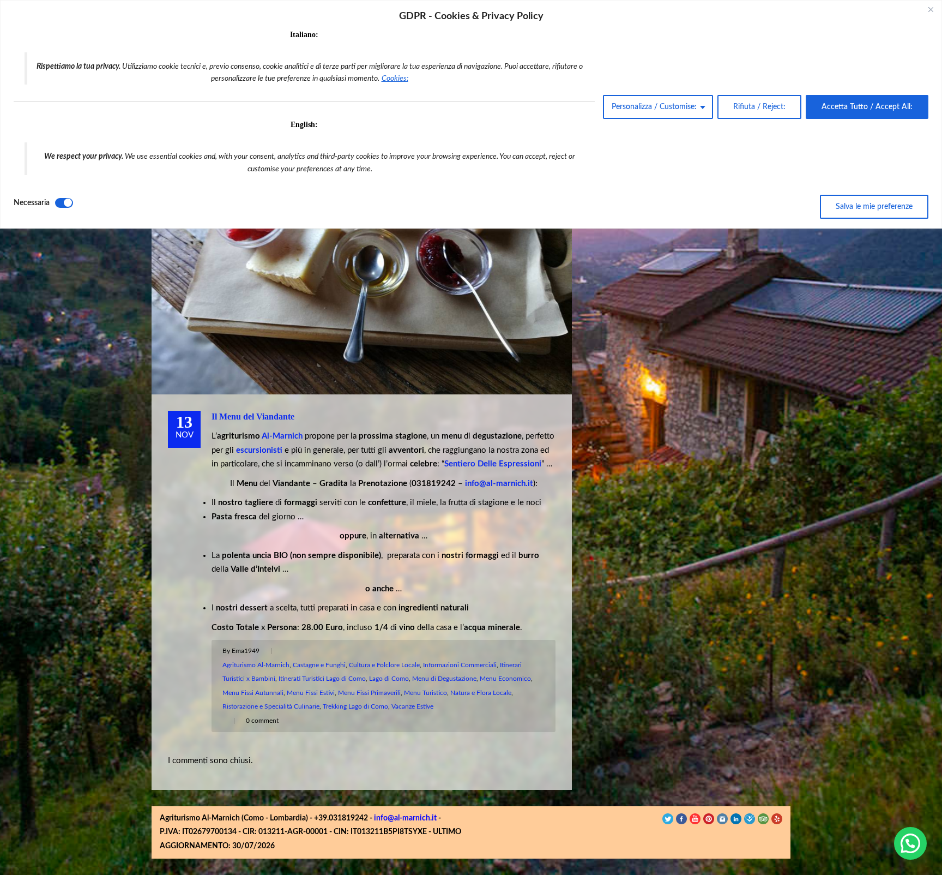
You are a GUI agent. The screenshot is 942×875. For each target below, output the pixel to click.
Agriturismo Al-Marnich (255, 665)
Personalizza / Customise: (654, 107)
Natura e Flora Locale (480, 693)
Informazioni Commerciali (460, 665)
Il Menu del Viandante (253, 416)
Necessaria (32, 203)
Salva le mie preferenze (874, 207)
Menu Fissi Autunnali (252, 693)
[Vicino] (930, 9)
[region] (471, 114)
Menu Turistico (425, 693)
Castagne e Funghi (319, 665)
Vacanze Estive (412, 706)
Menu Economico (505, 678)
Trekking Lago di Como (355, 706)
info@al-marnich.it (405, 818)
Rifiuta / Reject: (759, 107)
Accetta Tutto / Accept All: (867, 107)
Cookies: (395, 78)
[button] (910, 843)
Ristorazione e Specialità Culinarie (270, 706)
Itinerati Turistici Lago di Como (322, 678)
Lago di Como (389, 678)
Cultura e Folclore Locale (384, 665)
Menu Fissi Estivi (311, 693)
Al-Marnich (282, 436)
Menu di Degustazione (444, 678)
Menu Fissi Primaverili (369, 693)
